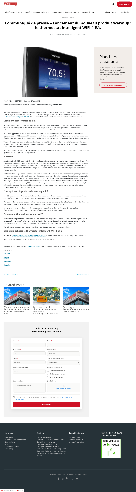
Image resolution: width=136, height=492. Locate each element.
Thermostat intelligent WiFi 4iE (17, 117)
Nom (49, 341)
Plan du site (41, 456)
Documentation (74, 437)
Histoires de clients (76, 440)
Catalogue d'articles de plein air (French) (51, 451)
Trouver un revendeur (45, 437)
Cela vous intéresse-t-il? (55, 367)
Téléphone (17, 350)
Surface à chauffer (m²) (20, 367)
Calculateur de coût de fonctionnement (51, 440)
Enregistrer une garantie (46, 442)
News (72, 17)
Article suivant (83, 275)
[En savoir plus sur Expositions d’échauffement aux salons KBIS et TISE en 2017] (76, 296)
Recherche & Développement (15, 440)
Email (15, 359)
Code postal (51, 350)
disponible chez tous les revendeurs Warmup (28, 235)
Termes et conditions (57, 474)
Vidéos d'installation (76, 442)
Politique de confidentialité (77, 474)
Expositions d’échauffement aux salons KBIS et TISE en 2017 (76, 309)
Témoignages (9, 449)
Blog (67, 17)
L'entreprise (9, 437)
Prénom (16, 341)
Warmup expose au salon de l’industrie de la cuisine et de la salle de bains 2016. (16, 310)
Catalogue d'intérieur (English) (48, 444)
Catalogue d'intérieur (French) (47, 446)
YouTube (7, 254)
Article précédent (11, 275)
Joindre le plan (51, 381)
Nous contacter (10, 442)
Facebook (7, 261)
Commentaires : (18, 381)
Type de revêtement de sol (55, 359)
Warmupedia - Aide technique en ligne (51, 453)
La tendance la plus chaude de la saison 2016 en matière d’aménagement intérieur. (46, 310)
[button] (113, 4)
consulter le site (34, 246)
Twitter (6, 257)
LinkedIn (7, 265)
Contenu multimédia (12, 446)
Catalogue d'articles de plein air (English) (51, 449)
